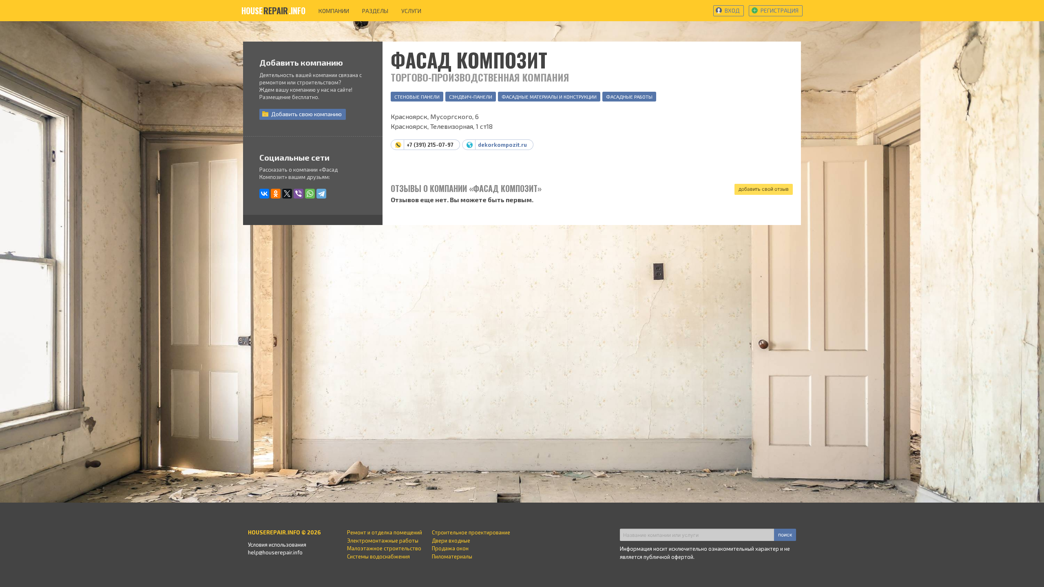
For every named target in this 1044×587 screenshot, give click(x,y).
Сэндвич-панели (470, 96)
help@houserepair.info (275, 552)
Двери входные (451, 540)
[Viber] (298, 194)
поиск (785, 535)
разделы (375, 10)
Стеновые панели (417, 96)
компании (334, 10)
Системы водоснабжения (378, 556)
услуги (411, 10)
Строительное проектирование (471, 532)
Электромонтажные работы (382, 540)
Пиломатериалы (452, 556)
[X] (287, 194)
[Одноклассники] (276, 194)
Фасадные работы (629, 96)
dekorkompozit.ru (502, 145)
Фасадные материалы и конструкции (549, 96)
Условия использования (277, 544)
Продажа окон (450, 548)
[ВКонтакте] (264, 194)
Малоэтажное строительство (384, 548)
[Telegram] (321, 194)
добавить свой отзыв (764, 189)
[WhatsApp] (310, 194)
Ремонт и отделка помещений (384, 532)
